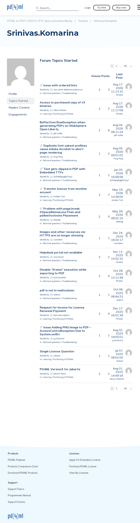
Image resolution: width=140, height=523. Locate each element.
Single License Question (57, 351)
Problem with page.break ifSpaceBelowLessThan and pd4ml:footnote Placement (60, 212)
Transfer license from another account (63, 190)
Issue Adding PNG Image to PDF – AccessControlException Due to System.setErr (65, 330)
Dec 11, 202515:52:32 (117, 255)
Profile (13, 94)
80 (125, 65)
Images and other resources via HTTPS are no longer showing (62, 233)
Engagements (18, 114)
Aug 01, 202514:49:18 (117, 372)
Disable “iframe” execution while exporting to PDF (63, 271)
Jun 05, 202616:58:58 (117, 173)
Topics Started (18, 101)
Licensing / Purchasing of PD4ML (58, 114)
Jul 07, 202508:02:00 (117, 354)
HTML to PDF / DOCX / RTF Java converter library (40, 21)
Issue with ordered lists (60, 85)
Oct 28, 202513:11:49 (117, 274)
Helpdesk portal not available (61, 252)
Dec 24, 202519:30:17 (117, 236)
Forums (83, 21)
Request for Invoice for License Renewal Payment (62, 309)
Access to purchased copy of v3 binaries (62, 104)
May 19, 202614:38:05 (117, 193)
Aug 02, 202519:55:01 (117, 333)
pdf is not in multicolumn (57, 290)
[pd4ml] (19, 7)
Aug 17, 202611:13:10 (117, 87)
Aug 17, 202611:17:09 (117, 106)
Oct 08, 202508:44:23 (117, 293)
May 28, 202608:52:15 (117, 214)
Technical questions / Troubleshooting (60, 93)
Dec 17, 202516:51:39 (117, 311)
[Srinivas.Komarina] (20, 88)
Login (88, 7)
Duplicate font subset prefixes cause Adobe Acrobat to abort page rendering (63, 149)
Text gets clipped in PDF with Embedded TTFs (62, 170)
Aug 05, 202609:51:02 (117, 151)
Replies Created (19, 107)
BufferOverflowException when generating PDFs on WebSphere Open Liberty (63, 125)
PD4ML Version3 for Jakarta (60, 369)
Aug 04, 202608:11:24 (117, 128)
